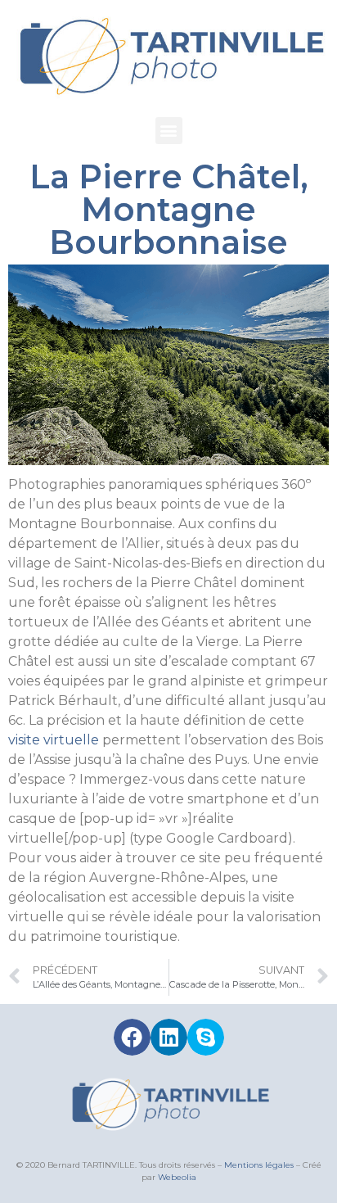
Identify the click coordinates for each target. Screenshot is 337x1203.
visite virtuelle (53, 740)
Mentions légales (259, 1165)
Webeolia (177, 1177)
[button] (168, 130)
